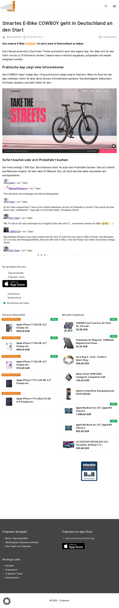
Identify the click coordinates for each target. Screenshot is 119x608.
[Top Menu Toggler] (114, 6)
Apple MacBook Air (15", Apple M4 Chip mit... (94, 409)
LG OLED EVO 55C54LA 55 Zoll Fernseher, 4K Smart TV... (92, 443)
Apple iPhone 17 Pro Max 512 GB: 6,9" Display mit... (33, 400)
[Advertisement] (85, 284)
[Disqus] (59, 216)
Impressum (14, 294)
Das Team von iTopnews (18, 546)
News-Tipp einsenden (16, 538)
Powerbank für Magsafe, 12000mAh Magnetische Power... (95, 341)
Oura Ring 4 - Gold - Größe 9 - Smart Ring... (92, 358)
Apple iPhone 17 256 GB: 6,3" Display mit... (31, 326)
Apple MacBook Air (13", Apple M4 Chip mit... (94, 426)
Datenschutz (15, 297)
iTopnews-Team (16, 277)
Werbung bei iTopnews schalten (22, 542)
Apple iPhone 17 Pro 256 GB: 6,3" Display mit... (33, 381)
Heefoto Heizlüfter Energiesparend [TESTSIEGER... (95, 392)
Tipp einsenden (16, 273)
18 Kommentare (110, 37)
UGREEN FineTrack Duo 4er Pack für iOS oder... (93, 324)
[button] (7, 601)
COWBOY (30, 43)
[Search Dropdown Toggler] (106, 6)
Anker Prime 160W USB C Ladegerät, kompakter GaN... (91, 375)
